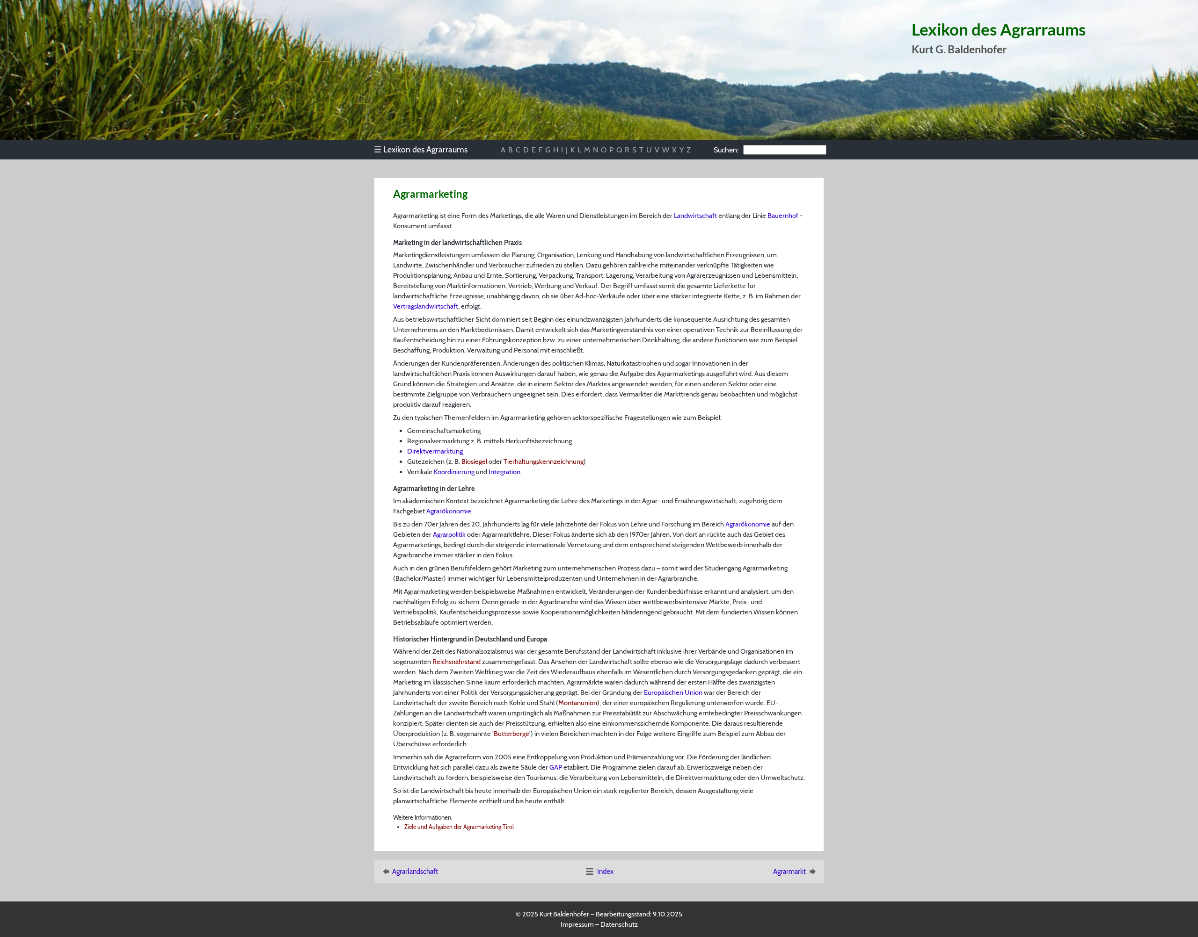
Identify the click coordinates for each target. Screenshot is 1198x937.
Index (605, 871)
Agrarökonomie (448, 511)
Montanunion (577, 703)
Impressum (577, 924)
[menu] (425, 149)
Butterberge (511, 733)
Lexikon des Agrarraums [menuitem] (421, 149)
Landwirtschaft (695, 215)
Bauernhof (782, 215)
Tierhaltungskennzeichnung (544, 461)
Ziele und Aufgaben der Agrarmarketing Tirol (459, 826)
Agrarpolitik (449, 534)
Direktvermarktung (435, 451)
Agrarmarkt (789, 871)
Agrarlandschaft (415, 871)
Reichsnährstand (456, 661)
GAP (555, 767)
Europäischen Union (673, 692)
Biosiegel (474, 461)
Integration (504, 472)
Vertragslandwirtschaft (425, 306)
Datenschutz (619, 924)
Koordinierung (454, 472)
